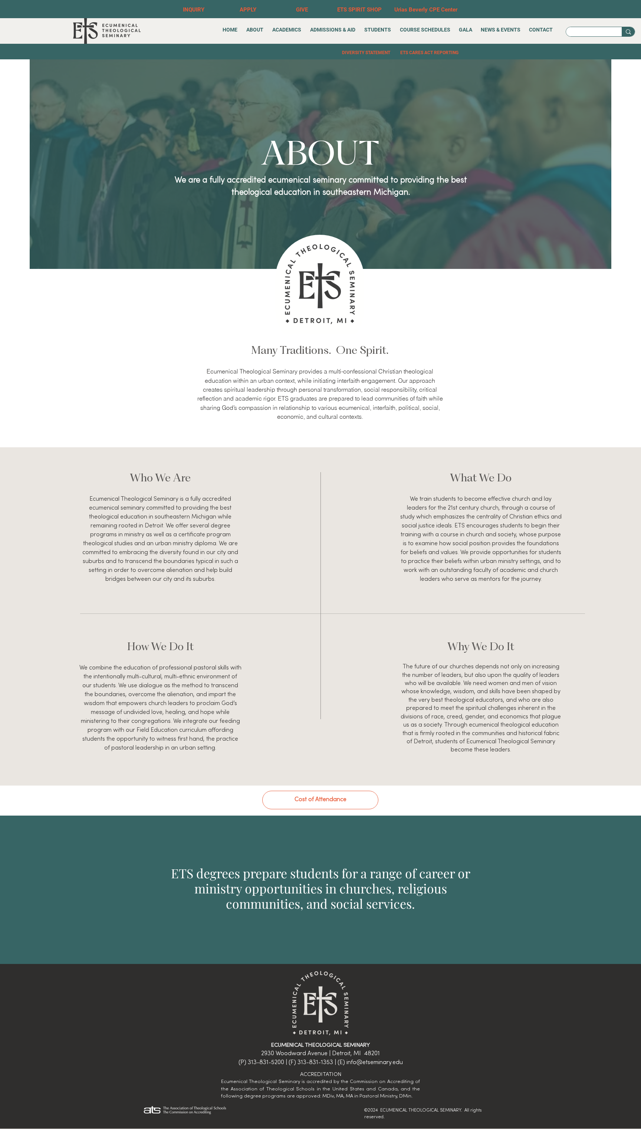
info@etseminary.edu (374, 1063)
